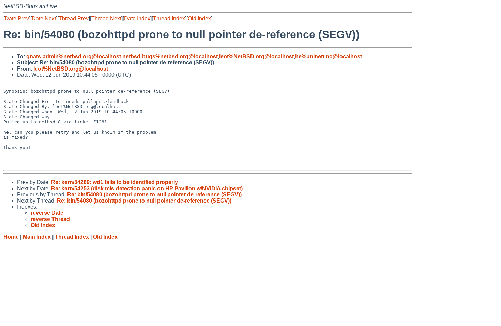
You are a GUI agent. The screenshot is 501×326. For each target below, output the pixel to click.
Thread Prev (74, 18)
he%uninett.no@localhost (328, 56)
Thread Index (169, 18)
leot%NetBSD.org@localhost (256, 56)
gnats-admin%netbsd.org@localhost (73, 56)
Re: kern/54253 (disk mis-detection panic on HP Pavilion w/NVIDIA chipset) (147, 188)
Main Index (37, 237)
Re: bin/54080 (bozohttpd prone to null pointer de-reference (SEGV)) (154, 194)
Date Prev (17, 18)
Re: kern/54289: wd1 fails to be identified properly (114, 182)
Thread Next (106, 18)
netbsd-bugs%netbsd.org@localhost (170, 56)
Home (11, 237)
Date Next (44, 18)
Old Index (199, 18)
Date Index (137, 18)
